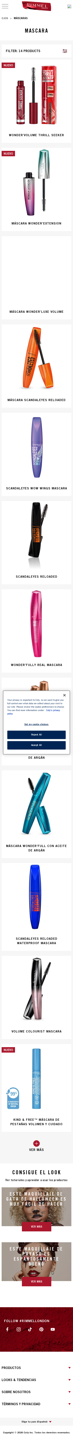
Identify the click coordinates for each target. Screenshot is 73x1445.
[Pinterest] (41, 1329)
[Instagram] (19, 1329)
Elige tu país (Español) (34, 1421)
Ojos (5, 18)
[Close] (64, 695)
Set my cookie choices (36, 724)
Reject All (36, 735)
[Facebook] (7, 1329)
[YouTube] (53, 1329)
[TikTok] (30, 1329)
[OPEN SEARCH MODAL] (69, 6)
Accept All (36, 745)
